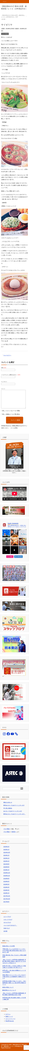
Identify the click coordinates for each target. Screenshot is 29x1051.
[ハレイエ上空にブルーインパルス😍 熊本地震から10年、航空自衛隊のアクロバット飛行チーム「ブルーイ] (14, 550)
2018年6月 (6, 881)
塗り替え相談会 (7, 808)
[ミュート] (22, 499)
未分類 (5, 931)
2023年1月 (6, 858)
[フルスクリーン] (24, 499)
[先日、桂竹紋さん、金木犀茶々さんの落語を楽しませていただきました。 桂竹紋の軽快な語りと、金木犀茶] (14, 542)
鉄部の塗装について (8, 987)
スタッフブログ (8, 919)
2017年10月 (6, 899)
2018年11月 (6, 875)
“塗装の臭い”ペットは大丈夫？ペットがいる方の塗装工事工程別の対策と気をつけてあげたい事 (14, 950)
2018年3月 (6, 890)
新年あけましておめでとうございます (13, 805)
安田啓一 (13, 831)
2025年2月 (6, 846)
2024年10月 (6, 852)
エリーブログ (5, 33)
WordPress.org (9, 1021)
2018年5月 (6, 884)
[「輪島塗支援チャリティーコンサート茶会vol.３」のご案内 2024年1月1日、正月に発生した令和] (23, 542)
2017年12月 (6, 896)
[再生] (4, 499)
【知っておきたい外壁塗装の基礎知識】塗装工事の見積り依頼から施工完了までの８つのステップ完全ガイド (14, 961)
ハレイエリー (7, 355)
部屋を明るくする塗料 (8, 946)
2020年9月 (6, 867)
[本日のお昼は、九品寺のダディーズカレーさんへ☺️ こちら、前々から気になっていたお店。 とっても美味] (14, 533)
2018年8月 (6, 878)
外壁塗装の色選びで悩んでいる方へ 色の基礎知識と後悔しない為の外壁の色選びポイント (14, 982)
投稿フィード (9, 1016)
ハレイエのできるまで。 (10, 925)
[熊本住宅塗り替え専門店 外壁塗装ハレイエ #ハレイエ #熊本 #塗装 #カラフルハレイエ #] (23, 550)
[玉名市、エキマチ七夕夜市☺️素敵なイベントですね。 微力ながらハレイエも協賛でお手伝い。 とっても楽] (23, 533)
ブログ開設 (6, 829)
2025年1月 (6, 849)
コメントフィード (10, 1018)
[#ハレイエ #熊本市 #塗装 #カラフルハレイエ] (6, 550)
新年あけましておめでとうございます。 (14, 814)
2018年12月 (6, 872)
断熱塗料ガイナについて (9, 990)
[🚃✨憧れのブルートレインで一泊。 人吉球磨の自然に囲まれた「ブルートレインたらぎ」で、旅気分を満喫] (6, 542)
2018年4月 (6, 887)
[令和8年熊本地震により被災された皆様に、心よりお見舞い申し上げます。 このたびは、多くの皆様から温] (6, 533)
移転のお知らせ (7, 802)
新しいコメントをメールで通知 (11, 410)
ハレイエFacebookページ (10, 1030)
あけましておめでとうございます (12, 811)
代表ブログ (7, 928)
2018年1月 (6, 893)
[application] (14, 494)
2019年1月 (6, 870)
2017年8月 (6, 901)
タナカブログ (7, 922)
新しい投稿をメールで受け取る (11, 414)
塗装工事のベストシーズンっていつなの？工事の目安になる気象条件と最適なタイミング (14, 976)
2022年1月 (6, 861)
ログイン (7, 1014)
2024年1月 (6, 855)
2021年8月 (6, 864)
